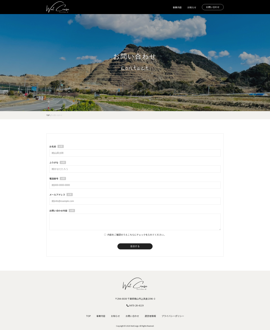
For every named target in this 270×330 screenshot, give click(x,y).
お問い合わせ (213, 7)
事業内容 (177, 7)
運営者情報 (150, 316)
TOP (88, 316)
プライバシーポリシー (173, 316)
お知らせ (191, 7)
